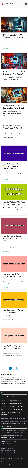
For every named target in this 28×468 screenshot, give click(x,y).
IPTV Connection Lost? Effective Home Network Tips (13, 37)
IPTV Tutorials (9, 458)
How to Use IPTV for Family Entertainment (12, 347)
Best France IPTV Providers (7, 448)
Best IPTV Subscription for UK (11, 412)
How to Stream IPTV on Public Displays (13, 311)
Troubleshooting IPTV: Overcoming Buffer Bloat (13, 107)
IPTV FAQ (23, 458)
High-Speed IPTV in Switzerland (8, 450)
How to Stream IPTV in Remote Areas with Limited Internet (12, 166)
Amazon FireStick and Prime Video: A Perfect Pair (12, 128)
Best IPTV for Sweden (6, 455)
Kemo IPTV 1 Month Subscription (12, 406)
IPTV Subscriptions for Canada (8, 452)
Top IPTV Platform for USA (7, 443)
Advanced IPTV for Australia (7, 446)
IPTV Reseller (17, 458)
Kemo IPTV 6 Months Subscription (12, 400)
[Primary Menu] (26, 4)
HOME (2, 458)
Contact (3, 461)
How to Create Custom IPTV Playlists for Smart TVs (13, 238)
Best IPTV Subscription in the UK (8, 441)
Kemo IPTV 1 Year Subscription (11, 397)
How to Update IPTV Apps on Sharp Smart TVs (14, 203)
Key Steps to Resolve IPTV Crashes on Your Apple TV (14, 73)
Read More (5, 48)
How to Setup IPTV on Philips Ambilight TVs (12, 275)
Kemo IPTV (9, 3)
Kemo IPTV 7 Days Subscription (11, 409)
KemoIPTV (18, 464)
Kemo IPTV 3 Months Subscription (12, 403)
